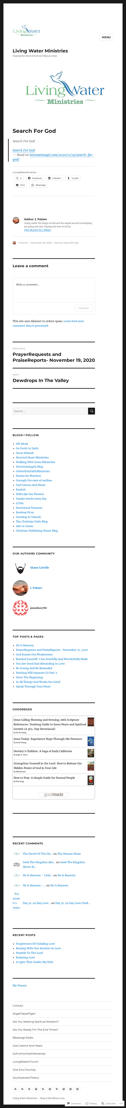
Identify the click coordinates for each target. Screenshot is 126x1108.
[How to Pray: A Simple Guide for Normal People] (91, 780)
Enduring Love (25, 957)
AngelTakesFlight (24, 1013)
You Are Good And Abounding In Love (40, 663)
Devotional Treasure (29, 507)
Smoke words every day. (31, 498)
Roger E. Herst (21, 755)
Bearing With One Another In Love (38, 948)
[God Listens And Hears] (50, 1089)
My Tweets (20, 985)
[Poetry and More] (22, 1089)
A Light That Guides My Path (34, 962)
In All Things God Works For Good (38, 682)
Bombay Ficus (25, 512)
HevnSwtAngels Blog (29, 466)
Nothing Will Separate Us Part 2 (36, 672)
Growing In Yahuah (28, 517)
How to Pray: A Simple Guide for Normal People (44, 777)
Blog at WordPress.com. (52, 1098)
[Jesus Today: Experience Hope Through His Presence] (91, 741)
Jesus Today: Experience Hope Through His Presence (48, 739)
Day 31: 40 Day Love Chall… (72, 903)
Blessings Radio (23, 1037)
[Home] (29, 1089)
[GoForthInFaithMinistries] (57, 1089)
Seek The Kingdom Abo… (39, 862)
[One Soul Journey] (71, 1089)
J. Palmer (23, 242)
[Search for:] (50, 411)
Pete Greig (20, 781)
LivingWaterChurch (25, 1061)
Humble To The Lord (29, 952)
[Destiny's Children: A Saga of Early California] (91, 752)
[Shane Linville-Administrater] (15, 1089)
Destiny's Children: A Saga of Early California (43, 751)
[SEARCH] (91, 411)
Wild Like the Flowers (30, 494)
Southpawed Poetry (26, 1077)
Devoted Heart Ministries (32, 457)
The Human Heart (69, 853)
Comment (83, 308)
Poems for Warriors (28, 475)
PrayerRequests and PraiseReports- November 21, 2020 (52, 650)
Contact (18, 1005)
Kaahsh (21, 489)
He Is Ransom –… (34, 885)
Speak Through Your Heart (33, 686)
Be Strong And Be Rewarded (34, 668)
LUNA (19, 503)
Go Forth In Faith (27, 448)
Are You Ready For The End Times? (35, 1029)
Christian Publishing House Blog (37, 530)
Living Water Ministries (40, 51)
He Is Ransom (25, 645)
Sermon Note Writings (66, 242)
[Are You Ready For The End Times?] (36, 1089)
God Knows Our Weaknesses (34, 654)
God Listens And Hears (30, 485)
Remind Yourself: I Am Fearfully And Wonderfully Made (52, 659)
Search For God (24, 150)
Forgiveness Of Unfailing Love (35, 943)
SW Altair (22, 443)
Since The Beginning (29, 677)
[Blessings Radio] (43, 1089)
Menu (106, 37)
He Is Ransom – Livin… (38, 875)
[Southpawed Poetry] (77, 1089)
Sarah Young (21, 733)
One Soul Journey (24, 1069)
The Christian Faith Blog (32, 521)
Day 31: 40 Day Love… (37, 903)
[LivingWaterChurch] (64, 1089)
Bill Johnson (21, 772)
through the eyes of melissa (34, 480)
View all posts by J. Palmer (37, 230)
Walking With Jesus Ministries (35, 462)
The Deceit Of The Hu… (38, 853)
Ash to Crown (24, 526)
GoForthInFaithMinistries (33, 471)
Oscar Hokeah (25, 453)
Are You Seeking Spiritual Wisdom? (36, 1021)
